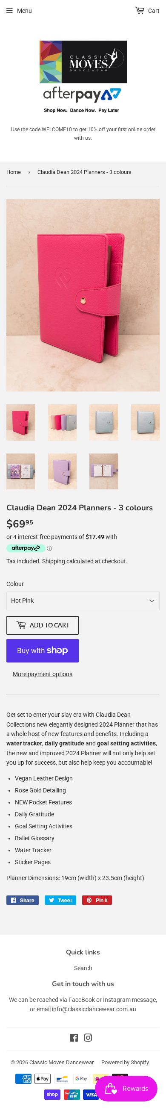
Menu (24, 10)
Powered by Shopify (125, 1062)
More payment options (42, 674)
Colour (15, 583)
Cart (153, 10)
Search (83, 968)
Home (13, 172)
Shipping (53, 561)
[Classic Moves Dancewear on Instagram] (88, 1039)
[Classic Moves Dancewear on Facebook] (73, 1039)
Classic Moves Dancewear (61, 1062)
